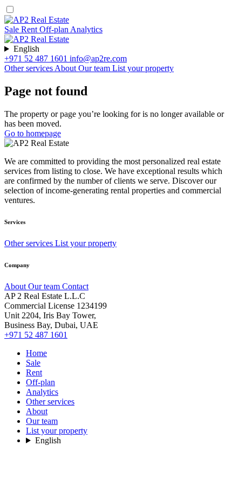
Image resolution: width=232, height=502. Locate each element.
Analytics (86, 29)
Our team (95, 68)
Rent (30, 29)
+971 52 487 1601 (37, 58)
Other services (29, 68)
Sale (12, 29)
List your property (143, 68)
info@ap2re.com (98, 58)
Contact (75, 286)
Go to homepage (32, 133)
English (26, 48)
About (66, 68)
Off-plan (54, 29)
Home (36, 353)
